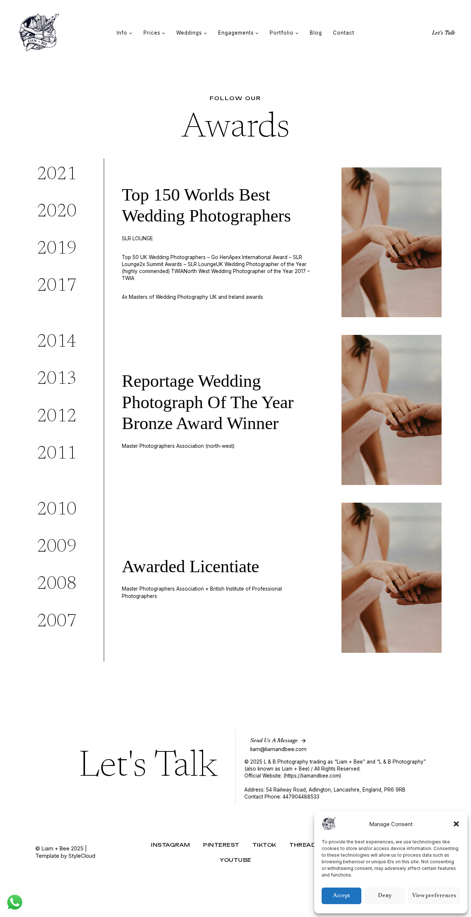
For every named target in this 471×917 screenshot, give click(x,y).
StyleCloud (81, 856)
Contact (343, 33)
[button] (456, 824)
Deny (385, 896)
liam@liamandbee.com (278, 749)
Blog (316, 33)
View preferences (434, 896)
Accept (341, 896)
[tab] (67, 175)
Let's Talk (443, 33)
